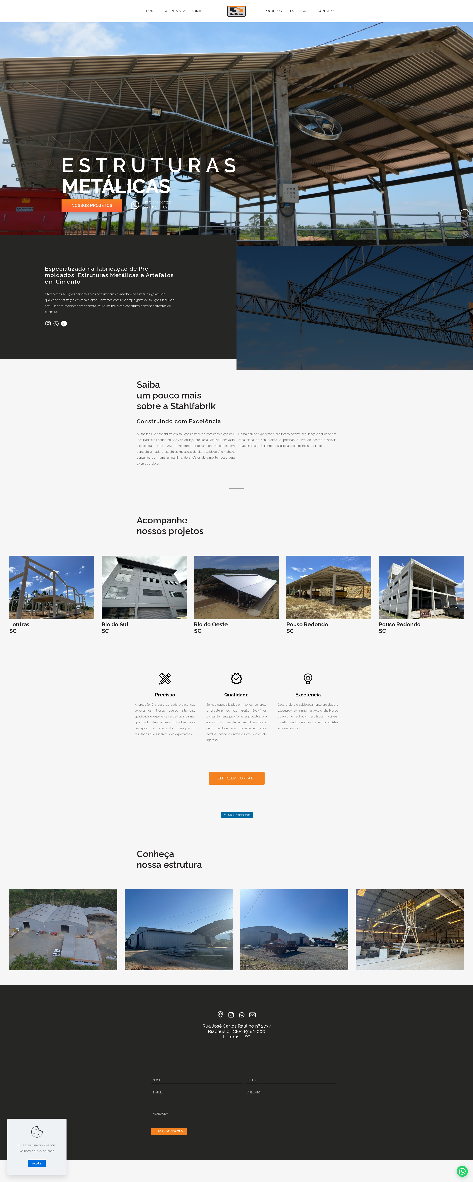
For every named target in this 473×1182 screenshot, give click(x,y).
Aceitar (37, 1163)
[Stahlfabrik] (236, 11)
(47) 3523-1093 (156, 207)
